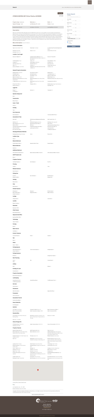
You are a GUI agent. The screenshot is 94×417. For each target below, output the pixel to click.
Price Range (69, 33)
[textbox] (73, 16)
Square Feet (69, 29)
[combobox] (73, 17)
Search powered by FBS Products (38, 394)
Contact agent (60, 13)
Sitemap (53, 415)
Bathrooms (69, 22)
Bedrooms (69, 26)
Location (69, 15)
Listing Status (70, 40)
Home (63, 7)
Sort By (68, 37)
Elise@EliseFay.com (47, 407)
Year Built (69, 19)
